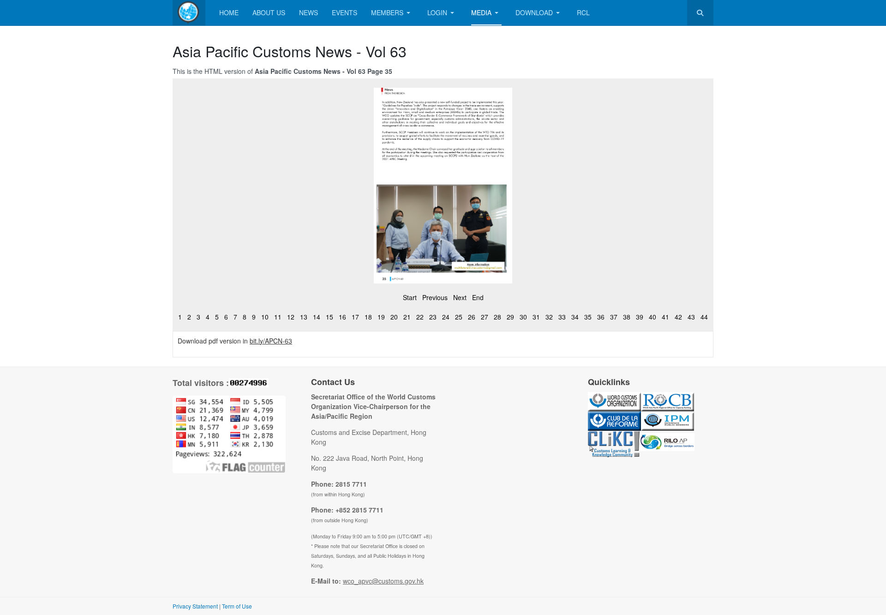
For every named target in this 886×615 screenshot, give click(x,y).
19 (381, 316)
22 (420, 316)
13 (303, 316)
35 (588, 316)
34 (575, 316)
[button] (392, 12)
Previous (435, 297)
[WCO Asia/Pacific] (189, 12)
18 (368, 316)
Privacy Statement (195, 606)
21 (407, 316)
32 (549, 316)
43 (691, 316)
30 (523, 316)
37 (613, 316)
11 (277, 316)
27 (484, 316)
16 (342, 316)
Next (460, 297)
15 (329, 316)
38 (626, 316)
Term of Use (237, 606)
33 (562, 316)
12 (290, 316)
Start (410, 297)
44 (704, 316)
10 (265, 316)
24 (445, 316)
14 (316, 316)
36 (601, 316)
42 (678, 316)
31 (536, 316)
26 (471, 316)
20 (394, 316)
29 (510, 316)
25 (458, 316)
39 (639, 316)
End (478, 297)
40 (652, 316)
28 (497, 316)
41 (665, 316)
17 (355, 316)
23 (433, 316)
